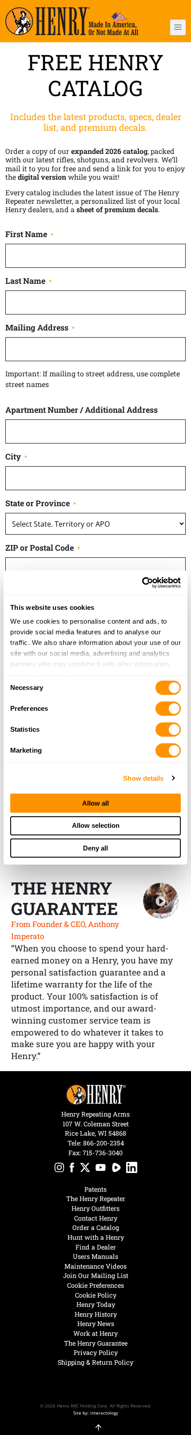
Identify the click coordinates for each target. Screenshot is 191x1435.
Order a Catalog (95, 1227)
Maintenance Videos (95, 1266)
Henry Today (95, 1304)
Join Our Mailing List (95, 1275)
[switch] (168, 708)
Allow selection (95, 825)
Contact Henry (95, 1218)
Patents (95, 1189)
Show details (143, 778)
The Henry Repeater (95, 1198)
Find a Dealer (96, 1247)
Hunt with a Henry (96, 1237)
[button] (171, 27)
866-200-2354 (103, 1143)
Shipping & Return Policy (95, 1362)
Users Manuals (95, 1256)
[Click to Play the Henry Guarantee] (161, 901)
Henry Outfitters (95, 1208)
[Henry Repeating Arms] (71, 21)
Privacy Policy (96, 1352)
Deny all (95, 848)
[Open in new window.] (59, 1169)
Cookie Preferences (95, 1285)
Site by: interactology (95, 1413)
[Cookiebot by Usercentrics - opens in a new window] (142, 583)
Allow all (95, 803)
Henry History (96, 1314)
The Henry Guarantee (95, 1343)
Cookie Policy (95, 1295)
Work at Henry (95, 1333)
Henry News (95, 1323)
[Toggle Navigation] (178, 27)
